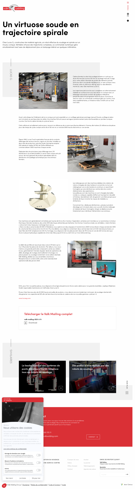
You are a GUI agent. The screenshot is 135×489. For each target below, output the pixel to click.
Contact (92, 437)
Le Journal (87, 463)
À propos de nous (73, 460)
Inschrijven (127, 474)
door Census (128, 484)
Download (33, 322)
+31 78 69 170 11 (44, 432)
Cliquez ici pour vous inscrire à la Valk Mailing (112, 464)
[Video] (129, 21)
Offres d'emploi (72, 466)
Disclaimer (26, 485)
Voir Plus (127, 385)
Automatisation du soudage (47, 460)
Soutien (86, 460)
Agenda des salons (90, 469)
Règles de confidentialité (39, 485)
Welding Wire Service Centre (47, 463)
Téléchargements (89, 466)
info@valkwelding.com (48, 436)
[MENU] (128, 2)
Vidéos (70, 463)
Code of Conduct (54, 485)
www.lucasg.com (25, 298)
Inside (64, 485)
